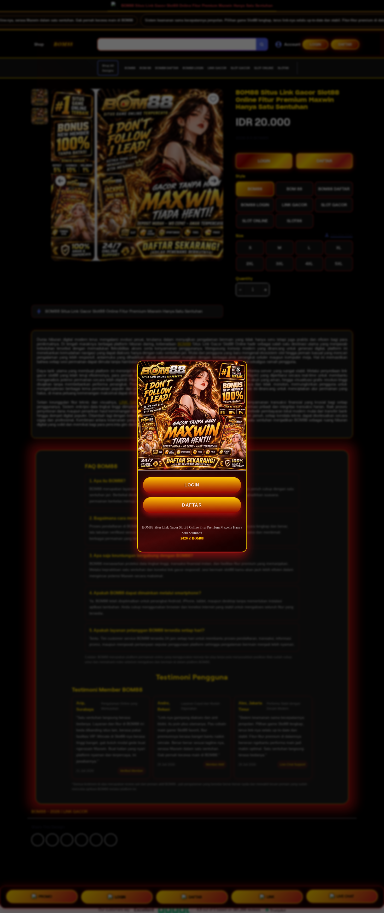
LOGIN (192, 485)
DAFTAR (192, 505)
